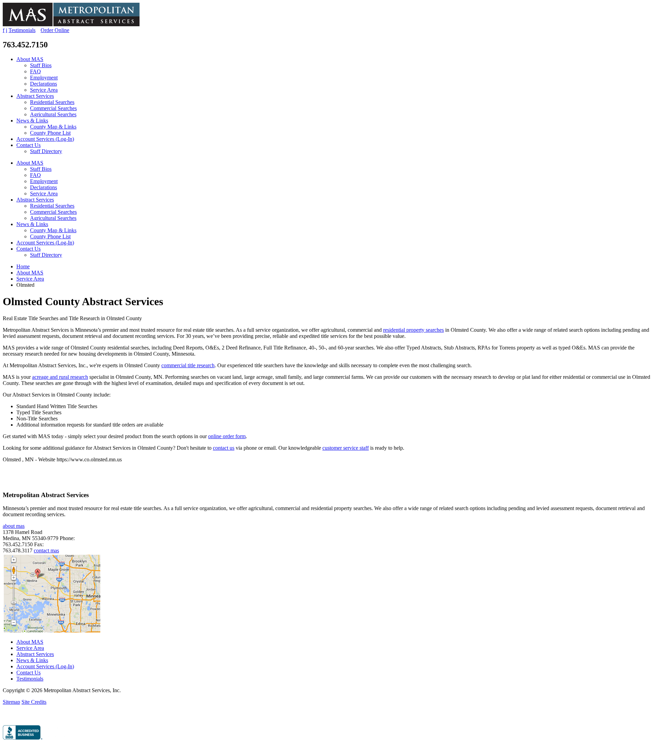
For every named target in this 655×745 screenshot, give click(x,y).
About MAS (29, 59)
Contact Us (28, 145)
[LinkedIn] (12, 716)
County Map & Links (53, 127)
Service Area (44, 90)
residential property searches (413, 330)
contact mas (46, 550)
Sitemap (11, 702)
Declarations (43, 84)
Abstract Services (35, 96)
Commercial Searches (53, 108)
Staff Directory (46, 151)
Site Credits (33, 702)
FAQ (35, 71)
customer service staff (345, 448)
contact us (223, 448)
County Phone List (50, 133)
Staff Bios (41, 65)
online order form (227, 436)
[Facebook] (4, 716)
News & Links (32, 120)
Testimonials (22, 30)
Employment (44, 77)
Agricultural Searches (53, 114)
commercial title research (188, 365)
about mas (14, 526)
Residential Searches (52, 102)
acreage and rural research (60, 377)
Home (23, 266)
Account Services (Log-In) (45, 139)
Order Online (55, 30)
